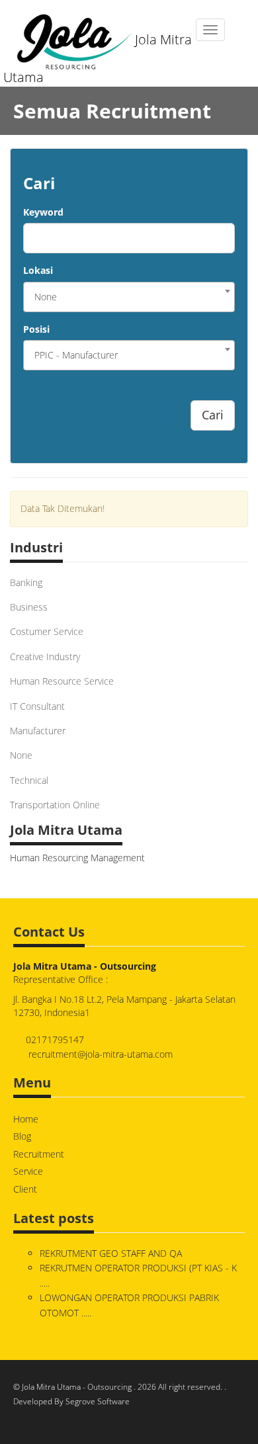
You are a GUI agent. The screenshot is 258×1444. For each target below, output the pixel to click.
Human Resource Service (62, 681)
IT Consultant (37, 706)
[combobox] (129, 297)
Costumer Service (46, 631)
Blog (22, 1136)
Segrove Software (97, 1401)
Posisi (36, 329)
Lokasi (38, 270)
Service (28, 1171)
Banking (26, 582)
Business (29, 607)
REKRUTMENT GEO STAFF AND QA (111, 1253)
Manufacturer (37, 730)
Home (25, 1119)
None (21, 755)
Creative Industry (45, 656)
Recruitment (38, 1154)
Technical (29, 780)
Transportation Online (55, 804)
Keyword (43, 212)
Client (25, 1189)
